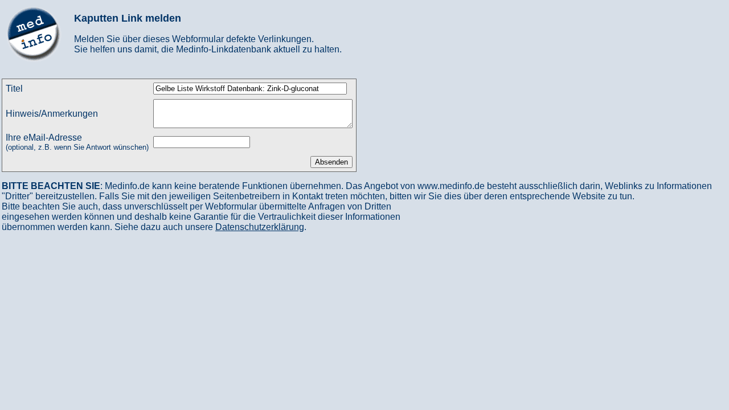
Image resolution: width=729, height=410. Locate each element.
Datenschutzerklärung (259, 227)
